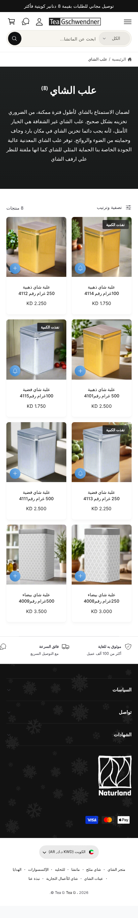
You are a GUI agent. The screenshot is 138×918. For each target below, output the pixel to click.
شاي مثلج (93, 869)
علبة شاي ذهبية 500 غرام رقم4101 (101, 392)
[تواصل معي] (25, 22)
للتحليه (60, 869)
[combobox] (51, 38)
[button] (128, 22)
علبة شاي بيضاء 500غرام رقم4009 (36, 598)
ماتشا (75, 869)
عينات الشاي (93, 878)
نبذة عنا (34, 878)
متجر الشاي (116, 869)
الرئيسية (119, 59)
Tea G (71, 892)
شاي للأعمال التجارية (62, 878)
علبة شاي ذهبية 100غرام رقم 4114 (101, 290)
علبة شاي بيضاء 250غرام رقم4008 (101, 598)
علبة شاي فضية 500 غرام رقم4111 (36, 495)
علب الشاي (97, 59)
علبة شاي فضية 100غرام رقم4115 (36, 392)
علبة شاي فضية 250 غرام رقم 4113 (101, 495)
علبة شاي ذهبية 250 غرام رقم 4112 (36, 290)
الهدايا (17, 869)
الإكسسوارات (38, 869)
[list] (69, 650)
